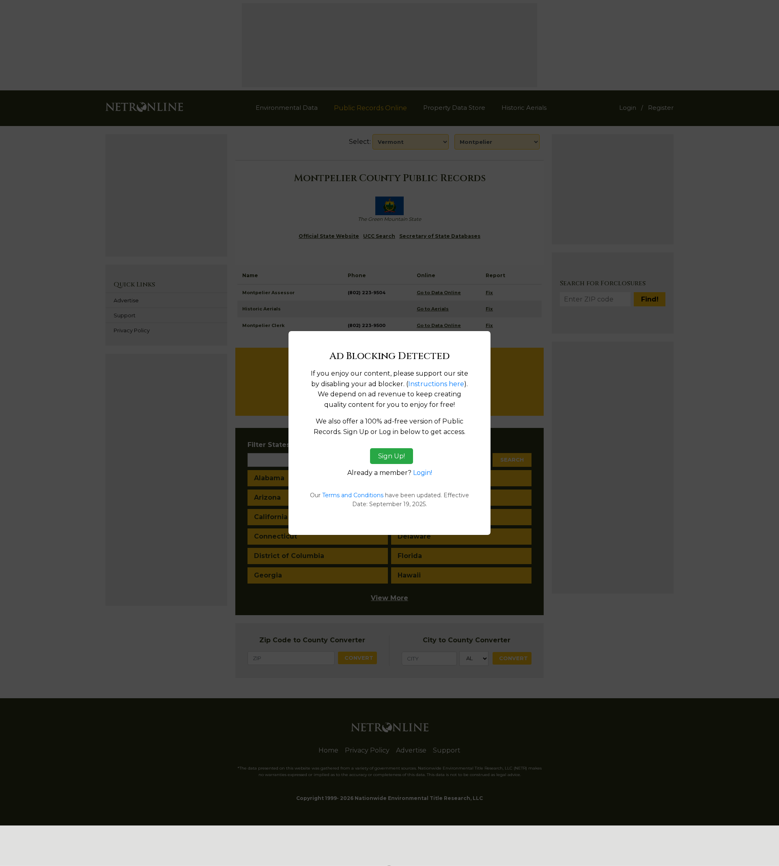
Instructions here (436, 384)
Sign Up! (391, 456)
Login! (422, 473)
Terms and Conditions (352, 495)
